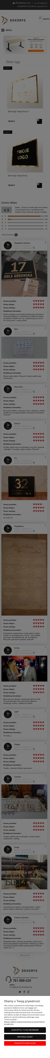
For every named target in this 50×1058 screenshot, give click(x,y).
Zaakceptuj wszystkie (25, 1043)
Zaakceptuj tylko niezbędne (25, 1030)
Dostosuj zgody (25, 1037)
